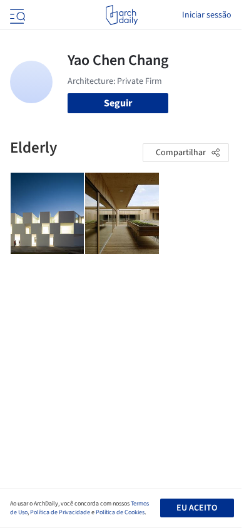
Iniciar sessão (206, 15)
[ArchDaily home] (122, 15)
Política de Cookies (120, 512)
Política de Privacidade (60, 512)
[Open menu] (16, 15)
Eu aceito (196, 508)
